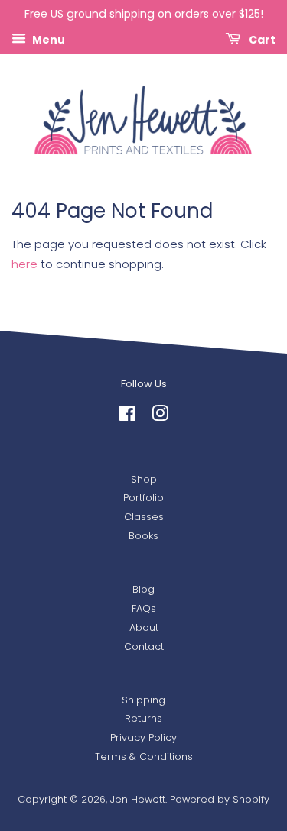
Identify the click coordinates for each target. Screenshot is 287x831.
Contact (144, 646)
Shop (144, 479)
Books (143, 535)
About (143, 627)
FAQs (144, 608)
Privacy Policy (143, 737)
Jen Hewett (137, 799)
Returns (143, 718)
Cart (261, 39)
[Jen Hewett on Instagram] (160, 416)
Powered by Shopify (219, 799)
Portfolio (143, 497)
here (24, 264)
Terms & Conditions (144, 756)
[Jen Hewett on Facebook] (127, 416)
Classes (144, 516)
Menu (47, 39)
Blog (143, 589)
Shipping (143, 700)
